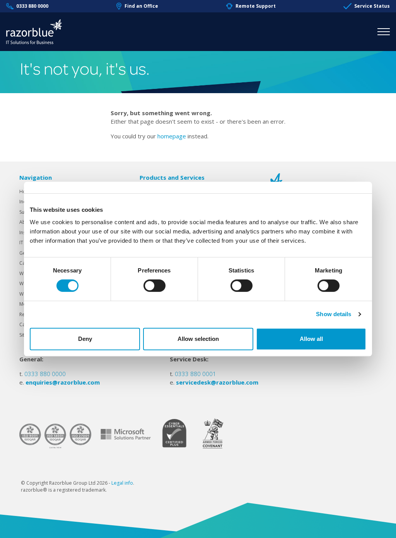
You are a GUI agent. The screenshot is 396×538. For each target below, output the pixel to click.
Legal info (122, 483)
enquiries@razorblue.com (63, 382)
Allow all (311, 338)
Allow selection (198, 338)
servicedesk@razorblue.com (217, 382)
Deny (85, 338)
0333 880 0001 (195, 374)
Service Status (372, 6)
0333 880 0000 (32, 6)
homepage (171, 136)
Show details (333, 314)
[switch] (154, 285)
